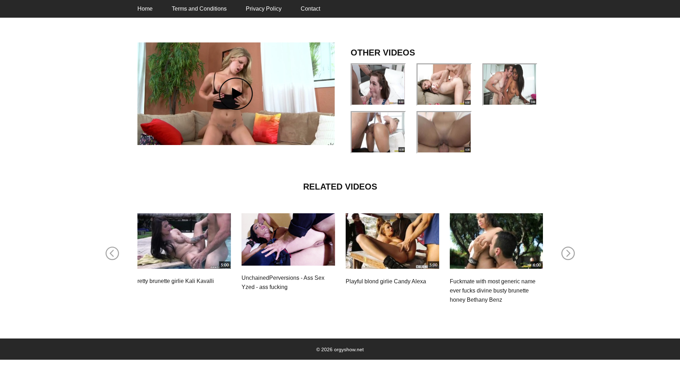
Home (145, 9)
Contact (310, 9)
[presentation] (112, 253)
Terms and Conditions (199, 9)
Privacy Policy (264, 9)
